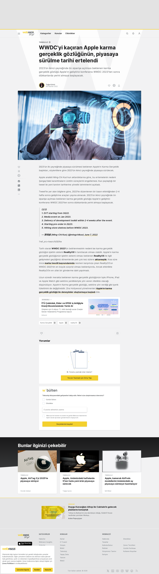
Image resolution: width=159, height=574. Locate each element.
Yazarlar (105, 542)
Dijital (62, 539)
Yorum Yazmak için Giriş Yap (79, 378)
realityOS (74, 323)
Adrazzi (44, 315)
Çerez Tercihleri (129, 545)
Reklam (105, 548)
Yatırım (62, 557)
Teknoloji (43, 42)
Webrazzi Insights (45, 542)
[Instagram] (122, 570)
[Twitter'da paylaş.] (19, 185)
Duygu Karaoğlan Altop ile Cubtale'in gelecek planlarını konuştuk (92, 508)
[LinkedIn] (112, 570)
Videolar (42, 545)
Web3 (62, 561)
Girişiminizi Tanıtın (109, 551)
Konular (58, 33)
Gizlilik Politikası (129, 548)
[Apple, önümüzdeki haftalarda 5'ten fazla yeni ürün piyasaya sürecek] (79, 461)
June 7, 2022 (91, 234)
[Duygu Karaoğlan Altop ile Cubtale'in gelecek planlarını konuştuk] (53, 512)
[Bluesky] (126, 570)
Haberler (42, 539)
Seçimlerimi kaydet (64, 424)
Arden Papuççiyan (75, 518)
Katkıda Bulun (107, 545)
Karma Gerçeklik (46, 323)
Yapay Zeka (64, 554)
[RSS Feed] (136, 570)
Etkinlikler (70, 33)
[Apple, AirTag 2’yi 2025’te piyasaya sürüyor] (37, 461)
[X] (107, 570)
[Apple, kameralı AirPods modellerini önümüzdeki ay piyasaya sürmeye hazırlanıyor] (121, 461)
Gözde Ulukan (25, 491)
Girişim (62, 545)
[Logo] (28, 33)
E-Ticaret (63, 542)
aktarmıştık (101, 259)
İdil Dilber (108, 491)
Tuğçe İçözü (67, 491)
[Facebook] (131, 570)
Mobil (62, 548)
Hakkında (105, 539)
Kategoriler (45, 33)
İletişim (105, 554)
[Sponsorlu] (103, 307)
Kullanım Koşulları (130, 551)
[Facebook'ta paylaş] (19, 181)
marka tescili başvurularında (60, 263)
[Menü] (19, 34)
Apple (61, 323)
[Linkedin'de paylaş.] (19, 190)
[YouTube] (117, 570)
